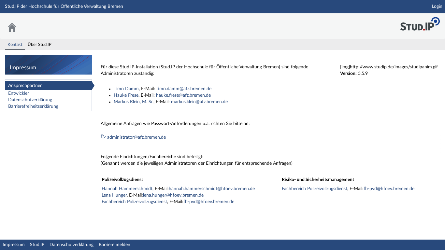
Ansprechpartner (25, 85)
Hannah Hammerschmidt (127, 189)
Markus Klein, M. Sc (133, 102)
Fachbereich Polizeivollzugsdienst (134, 202)
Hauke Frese (126, 95)
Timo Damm (126, 89)
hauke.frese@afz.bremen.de (183, 95)
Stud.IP (37, 245)
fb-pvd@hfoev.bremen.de (208, 202)
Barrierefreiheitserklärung (33, 106)
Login (437, 6)
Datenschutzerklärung (30, 100)
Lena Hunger (114, 195)
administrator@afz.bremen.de (136, 137)
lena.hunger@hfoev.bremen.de (173, 195)
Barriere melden (114, 245)
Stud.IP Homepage (420, 22)
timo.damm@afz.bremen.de (183, 89)
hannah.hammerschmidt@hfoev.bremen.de (212, 189)
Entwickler (18, 93)
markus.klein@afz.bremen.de (199, 102)
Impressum (14, 245)
